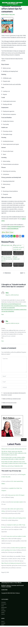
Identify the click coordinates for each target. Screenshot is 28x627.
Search (23, 440)
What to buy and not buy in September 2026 (12, 466)
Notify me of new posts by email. (9, 403)
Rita (7, 321)
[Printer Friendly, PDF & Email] (7, 232)
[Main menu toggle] (26, 3)
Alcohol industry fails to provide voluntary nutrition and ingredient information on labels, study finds (13, 458)
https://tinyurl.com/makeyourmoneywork (11, 563)
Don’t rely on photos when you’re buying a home (14, 518)
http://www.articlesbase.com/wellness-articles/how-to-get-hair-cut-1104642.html (14, 307)
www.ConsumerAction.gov (14, 226)
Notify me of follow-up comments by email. (12, 399)
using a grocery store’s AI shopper (16, 495)
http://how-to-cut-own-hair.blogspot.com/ (11, 304)
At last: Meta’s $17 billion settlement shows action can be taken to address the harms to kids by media (13, 462)
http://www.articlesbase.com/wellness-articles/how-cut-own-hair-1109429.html (14, 310)
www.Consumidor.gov (12, 228)
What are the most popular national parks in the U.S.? (13, 449)
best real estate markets (17, 502)
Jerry (7, 292)
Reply (2, 314)
